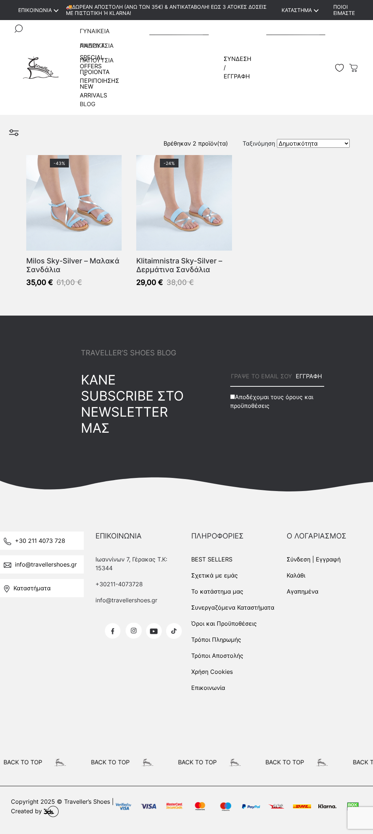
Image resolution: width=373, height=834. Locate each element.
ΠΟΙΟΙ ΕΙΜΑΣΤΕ (344, 10)
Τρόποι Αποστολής (217, 655)
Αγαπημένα (302, 591)
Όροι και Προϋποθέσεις (224, 623)
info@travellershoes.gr (46, 564)
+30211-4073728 (119, 584)
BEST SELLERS (211, 559)
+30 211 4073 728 (40, 540)
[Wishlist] (114, 162)
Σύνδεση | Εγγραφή (314, 559)
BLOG (87, 104)
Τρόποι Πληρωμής (216, 639)
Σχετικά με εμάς (214, 575)
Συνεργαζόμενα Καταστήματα (232, 607)
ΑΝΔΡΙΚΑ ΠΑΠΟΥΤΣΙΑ (97, 47)
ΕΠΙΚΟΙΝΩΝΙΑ (35, 10)
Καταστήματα (32, 588)
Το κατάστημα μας (217, 591)
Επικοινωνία (208, 687)
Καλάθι (296, 575)
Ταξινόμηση (259, 143)
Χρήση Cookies (212, 671)
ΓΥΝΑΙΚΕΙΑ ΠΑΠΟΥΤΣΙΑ (97, 32)
